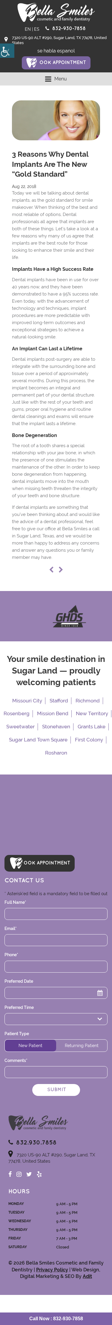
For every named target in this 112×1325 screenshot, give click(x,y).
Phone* (11, 954)
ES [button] (36, 29)
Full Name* (15, 902)
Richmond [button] (88, 701)
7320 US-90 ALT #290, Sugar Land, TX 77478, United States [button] (59, 40)
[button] (7, 50)
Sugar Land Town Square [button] (38, 740)
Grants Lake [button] (91, 727)
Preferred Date (18, 981)
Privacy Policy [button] (52, 1270)
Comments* (15, 1060)
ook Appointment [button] (62, 62)
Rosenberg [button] (17, 713)
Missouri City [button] (27, 701)
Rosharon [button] (56, 753)
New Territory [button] (92, 713)
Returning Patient (82, 1045)
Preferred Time (19, 1007)
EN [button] (28, 29)
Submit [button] (56, 1090)
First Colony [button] (89, 740)
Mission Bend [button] (52, 713)
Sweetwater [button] (20, 727)
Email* (10, 928)
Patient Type (16, 1033)
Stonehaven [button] (56, 727)
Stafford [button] (59, 701)
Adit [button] (87, 1276)
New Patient (30, 1045)
